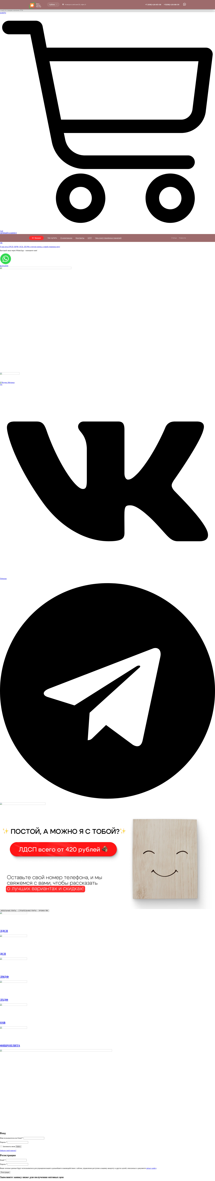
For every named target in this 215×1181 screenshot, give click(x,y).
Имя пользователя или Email (11, 1138)
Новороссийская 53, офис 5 (75, 4)
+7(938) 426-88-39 (171, 5)
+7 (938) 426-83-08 (153, 5)
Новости (182, 238)
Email (2, 1160)
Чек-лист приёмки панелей (108, 238)
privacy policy (151, 1168)
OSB (2, 1022)
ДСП (3, 953)
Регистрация (5, 1172)
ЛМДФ (4, 976)
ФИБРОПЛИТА (10, 1045)
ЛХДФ (4, 999)
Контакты (80, 238)
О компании (66, 238)
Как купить (52, 238)
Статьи (174, 238)
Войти (18, 1146)
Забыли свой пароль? (8, 1150)
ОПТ (90, 238)
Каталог (38, 238)
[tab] (8, 910)
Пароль (3, 1142)
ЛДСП (4, 930)
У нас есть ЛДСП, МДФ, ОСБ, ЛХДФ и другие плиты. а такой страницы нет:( (30, 247)
